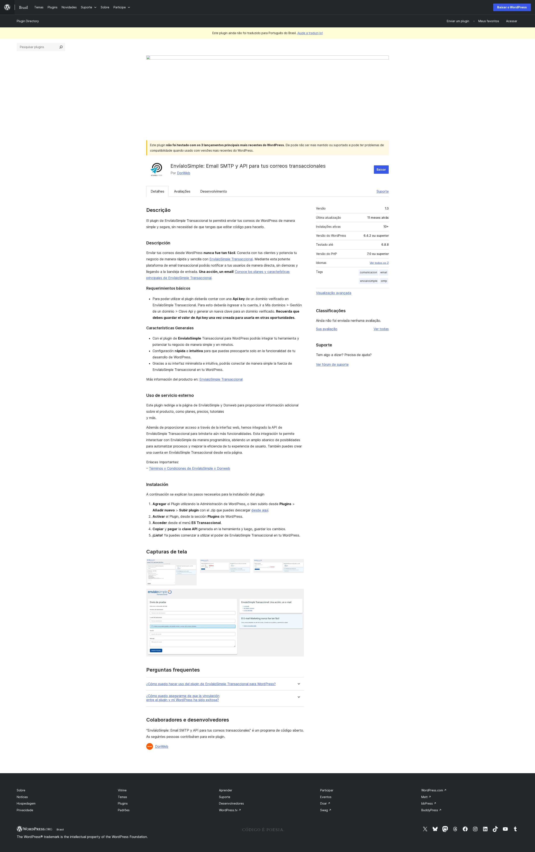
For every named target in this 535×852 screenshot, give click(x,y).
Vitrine (122, 790)
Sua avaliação (326, 329)
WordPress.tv (230, 810)
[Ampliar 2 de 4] (244, 565)
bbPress (428, 803)
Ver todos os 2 (379, 262)
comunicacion (368, 272)
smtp (384, 280)
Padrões (124, 810)
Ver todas (381, 329)
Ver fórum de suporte (332, 364)
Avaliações (182, 191)
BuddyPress (431, 810)
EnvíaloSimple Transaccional (231, 259)
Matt (426, 797)
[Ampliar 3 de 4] (298, 565)
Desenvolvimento (213, 191)
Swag (325, 810)
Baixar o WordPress (512, 7)
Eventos (325, 797)
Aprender (225, 790)
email (383, 272)
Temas (122, 797)
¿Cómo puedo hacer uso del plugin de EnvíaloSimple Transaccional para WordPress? (211, 684)
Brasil (60, 829)
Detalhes (157, 191)
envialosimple (368, 280)
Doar (325, 803)
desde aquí (259, 510)
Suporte (383, 191)
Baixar (381, 169)
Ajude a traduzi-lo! (310, 33)
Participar (326, 790)
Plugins (123, 803)
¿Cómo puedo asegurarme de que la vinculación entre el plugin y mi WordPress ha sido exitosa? (182, 698)
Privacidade (25, 810)
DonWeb (183, 173)
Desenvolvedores (231, 803)
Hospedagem (26, 803)
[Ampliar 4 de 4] (298, 594)
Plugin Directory (28, 21)
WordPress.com (434, 790)
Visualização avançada (333, 293)
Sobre (21, 790)
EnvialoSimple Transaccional (221, 379)
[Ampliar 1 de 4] (191, 565)
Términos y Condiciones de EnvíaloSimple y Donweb (189, 468)
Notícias (22, 797)
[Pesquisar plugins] (61, 47)
